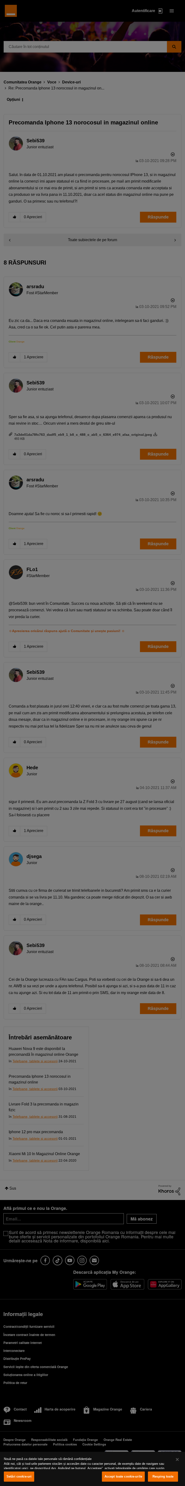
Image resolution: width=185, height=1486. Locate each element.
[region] (92, 1469)
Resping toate (162, 1476)
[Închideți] (177, 1459)
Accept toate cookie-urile (123, 1476)
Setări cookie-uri (19, 1476)
